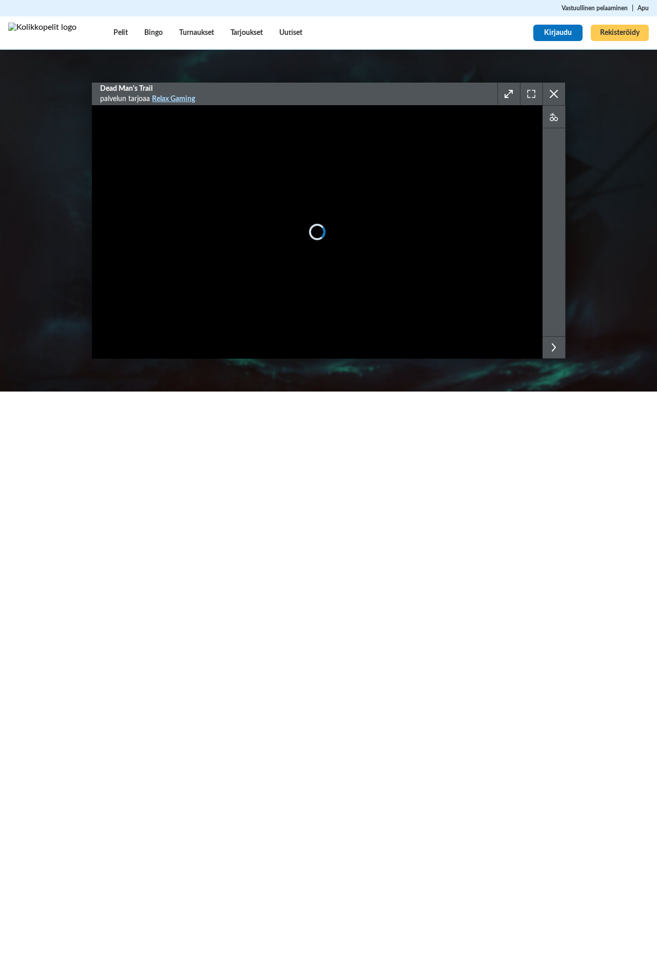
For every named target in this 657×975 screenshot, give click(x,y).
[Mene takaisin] (554, 94)
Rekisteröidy (620, 32)
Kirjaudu (558, 32)
